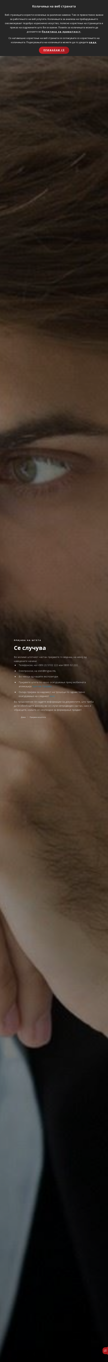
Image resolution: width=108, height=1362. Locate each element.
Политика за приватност (61, 31)
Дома (23, 717)
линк (52, 696)
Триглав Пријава (42, 686)
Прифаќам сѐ (54, 50)
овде (93, 42)
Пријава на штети (38, 717)
